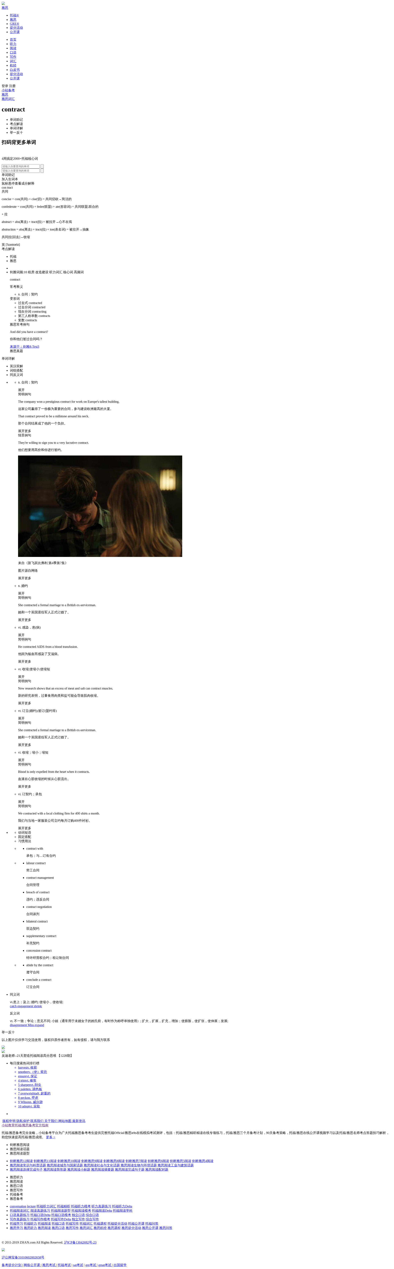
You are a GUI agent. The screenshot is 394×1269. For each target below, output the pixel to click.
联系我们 (37, 1121)
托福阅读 (44, 1223)
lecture (31, 1206)
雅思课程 (114, 1228)
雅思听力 (30, 1228)
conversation (18, 1206)
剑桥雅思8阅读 (114, 1161)
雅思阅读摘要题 (102, 1169)
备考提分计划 (12, 1265)
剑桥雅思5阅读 (180, 1161)
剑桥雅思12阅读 (21, 1161)
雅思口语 (58, 1228)
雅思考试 (49, 1265)
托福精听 (63, 1206)
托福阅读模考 (81, 1210)
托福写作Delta (61, 1219)
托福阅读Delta (102, 1210)
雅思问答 (165, 1228)
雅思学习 (16, 1228)
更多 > (50, 1137)
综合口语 (92, 1215)
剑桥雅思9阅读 (92, 1161)
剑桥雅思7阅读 (136, 1161)
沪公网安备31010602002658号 (23, 1257)
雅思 (5, 7)
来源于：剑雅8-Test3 (24, 346)
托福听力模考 (81, 1206)
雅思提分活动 (131, 1228)
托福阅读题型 (61, 1210)
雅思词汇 (8, 99)
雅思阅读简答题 (55, 1169)
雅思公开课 (150, 1228)
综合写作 (92, 1219)
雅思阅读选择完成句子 (26, 1169)
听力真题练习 (101, 1206)
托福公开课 (136, 1223)
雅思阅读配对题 (156, 1169)
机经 (13, 65)
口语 (13, 52)
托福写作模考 (40, 1219)
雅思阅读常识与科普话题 (28, 1165)
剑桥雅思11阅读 (45, 1161)
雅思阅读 (44, 1228)
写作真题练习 (20, 1219)
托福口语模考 (61, 1215)
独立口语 (78, 1215)
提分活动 (16, 27)
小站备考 (8, 90)
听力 (13, 44)
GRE (14, 23)
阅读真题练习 (40, 1210)
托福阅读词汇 (20, 1210)
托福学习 (16, 1223)
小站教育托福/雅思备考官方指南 (25, 1125)
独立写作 (78, 1219)
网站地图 (65, 1121)
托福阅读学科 (123, 1210)
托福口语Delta (40, 1215)
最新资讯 (78, 1121)
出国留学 (120, 1265)
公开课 (15, 32)
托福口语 (58, 1223)
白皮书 (15, 69)
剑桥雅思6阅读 (158, 1161)
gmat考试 (105, 1265)
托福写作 (72, 1223)
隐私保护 (23, 1121)
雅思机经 (100, 1228)
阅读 (13, 48)
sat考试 (78, 1265)
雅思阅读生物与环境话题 (139, 1165)
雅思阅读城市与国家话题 (65, 1165)
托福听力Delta (122, 1206)
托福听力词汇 (46, 1206)
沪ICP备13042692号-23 (80, 1242)
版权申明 (9, 1121)
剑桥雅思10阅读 (68, 1161)
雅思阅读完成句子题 (129, 1169)
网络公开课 (32, 1265)
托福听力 (30, 1223)
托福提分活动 (117, 1223)
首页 (13, 39)
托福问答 (151, 1223)
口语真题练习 (20, 1215)
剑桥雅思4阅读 (202, 1161)
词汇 (13, 61)
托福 (14, 15)
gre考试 (91, 1265)
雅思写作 (72, 1228)
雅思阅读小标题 (78, 1169)
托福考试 (64, 1265)
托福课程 (100, 1223)
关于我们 (51, 1121)
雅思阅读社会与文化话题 (102, 1165)
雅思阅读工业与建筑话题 (176, 1165)
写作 (13, 57)
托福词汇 (86, 1223)
